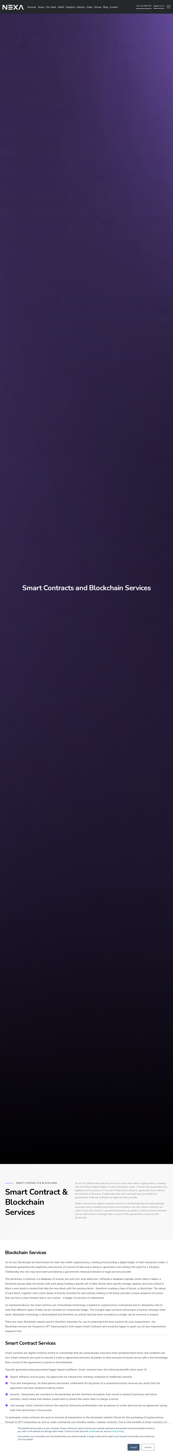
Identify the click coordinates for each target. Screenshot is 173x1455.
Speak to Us (158, 6)
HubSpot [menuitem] (70, 7)
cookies (92, 1431)
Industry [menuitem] (81, 7)
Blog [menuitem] (105, 7)
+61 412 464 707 (144, 6)
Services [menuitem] (31, 7)
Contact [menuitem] (114, 7)
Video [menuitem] (89, 7)
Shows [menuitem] (98, 7)
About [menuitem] (41, 7)
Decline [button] (148, 1447)
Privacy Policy (117, 1431)
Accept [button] (133, 1447)
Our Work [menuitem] (51, 7)
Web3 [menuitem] (61, 7)
